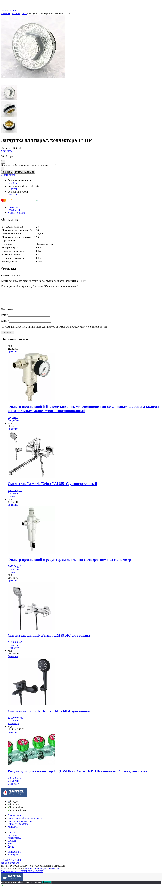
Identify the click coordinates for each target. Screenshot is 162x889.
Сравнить (6, 150)
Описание (13, 207)
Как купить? (14, 837)
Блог (10, 843)
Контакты (13, 826)
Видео (11, 846)
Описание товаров (18, 824)
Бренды (12, 840)
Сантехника (14, 851)
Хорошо (46, 882)
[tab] (84, 207)
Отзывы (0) (14, 210)
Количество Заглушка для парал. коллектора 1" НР (28, 165)
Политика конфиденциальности (25, 818)
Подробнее (13, 420)
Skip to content (8, 10)
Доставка (13, 835)
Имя (4, 314)
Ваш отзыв (8, 309)
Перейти (12, 183)
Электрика (13, 854)
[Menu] (3, 875)
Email (5, 320)
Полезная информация (20, 821)
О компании (14, 815)
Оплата (12, 832)
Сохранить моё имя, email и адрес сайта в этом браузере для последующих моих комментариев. (56, 326)
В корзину (7, 172)
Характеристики (16, 212)
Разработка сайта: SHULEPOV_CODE (22, 871)
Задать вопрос (8, 175)
